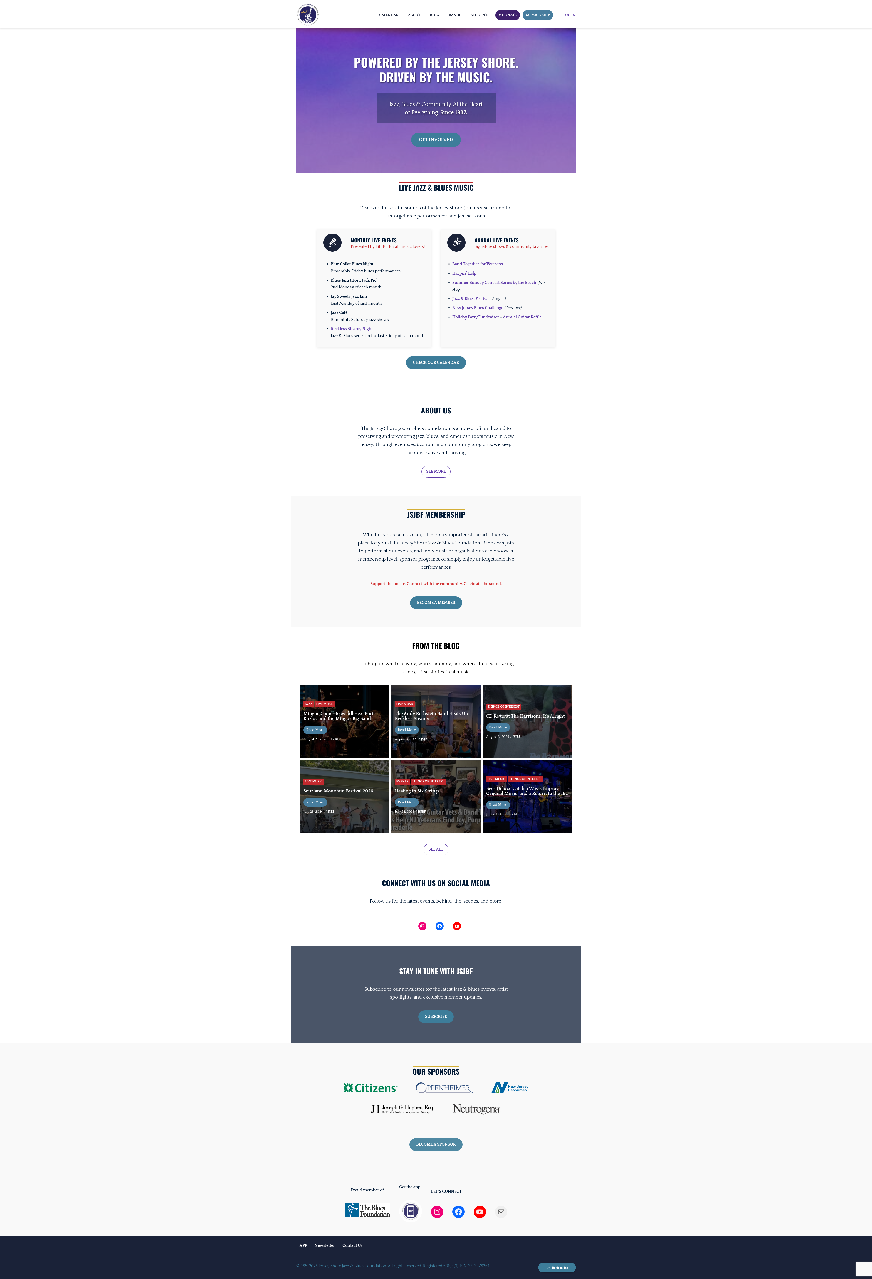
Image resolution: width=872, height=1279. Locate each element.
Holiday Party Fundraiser (475, 317)
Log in (569, 15)
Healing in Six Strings (417, 791)
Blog (434, 15)
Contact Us (352, 1245)
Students (480, 15)
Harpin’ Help (464, 273)
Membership (538, 15)
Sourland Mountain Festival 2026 (338, 791)
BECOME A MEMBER (436, 602)
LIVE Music (325, 704)
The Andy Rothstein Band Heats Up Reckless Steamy (431, 716)
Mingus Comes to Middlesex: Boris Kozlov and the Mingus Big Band (339, 716)
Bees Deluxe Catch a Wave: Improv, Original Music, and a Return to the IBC (527, 791)
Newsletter (325, 1245)
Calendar (389, 15)
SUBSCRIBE (436, 1016)
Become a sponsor (436, 1144)
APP (303, 1245)
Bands (455, 15)
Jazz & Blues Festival (471, 299)
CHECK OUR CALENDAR (436, 362)
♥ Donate (508, 15)
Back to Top (559, 1267)
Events (402, 781)
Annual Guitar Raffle (522, 317)
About (414, 15)
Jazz (308, 704)
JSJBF (335, 739)
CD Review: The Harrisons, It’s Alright (525, 716)
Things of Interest (504, 706)
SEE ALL (436, 849)
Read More (315, 730)
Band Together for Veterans (477, 264)
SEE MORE (436, 471)
